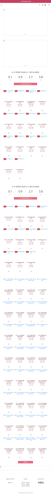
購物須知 (23, 482)
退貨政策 (27, 482)
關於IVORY (10, 482)
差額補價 (27, 486)
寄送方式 (23, 484)
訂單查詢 (23, 486)
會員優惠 (27, 484)
